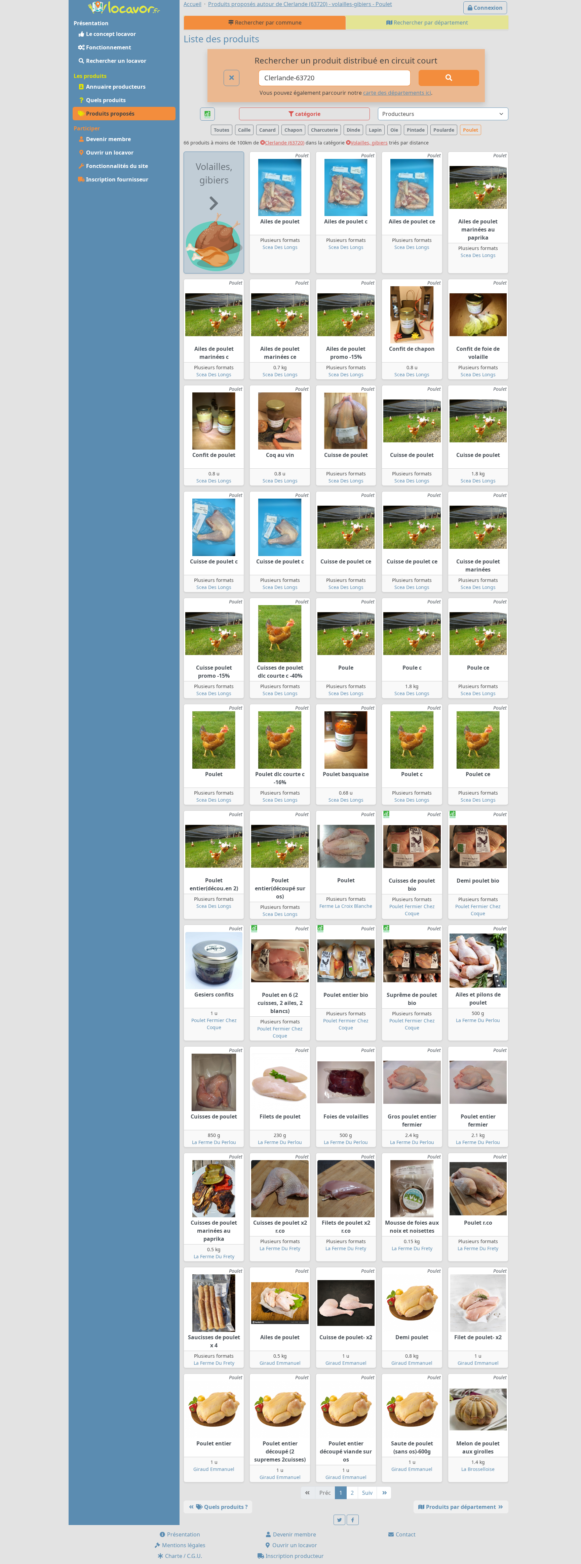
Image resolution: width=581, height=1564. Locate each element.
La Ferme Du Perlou (478, 1020)
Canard (267, 130)
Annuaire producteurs (115, 86)
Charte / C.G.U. (183, 1556)
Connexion (487, 7)
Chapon (293, 130)
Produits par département (461, 1507)
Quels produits (105, 100)
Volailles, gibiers (369, 142)
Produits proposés (109, 113)
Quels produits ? (225, 1507)
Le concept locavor (110, 34)
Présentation (183, 1534)
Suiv (367, 1492)
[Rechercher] (449, 78)
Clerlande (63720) (284, 142)
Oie (394, 130)
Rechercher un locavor (115, 61)
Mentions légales (183, 1545)
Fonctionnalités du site (116, 166)
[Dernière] (384, 1492)
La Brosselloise (478, 1469)
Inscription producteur (294, 1556)
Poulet (470, 130)
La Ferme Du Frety (214, 1256)
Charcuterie (324, 130)
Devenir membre (108, 139)
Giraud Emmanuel (280, 1363)
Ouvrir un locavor (109, 152)
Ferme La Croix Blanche (345, 906)
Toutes (221, 130)
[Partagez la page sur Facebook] (353, 1520)
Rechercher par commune (268, 22)
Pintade (416, 130)
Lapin (375, 130)
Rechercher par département (430, 22)
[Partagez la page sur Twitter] (340, 1520)
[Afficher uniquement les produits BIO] (207, 114)
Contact (405, 1534)
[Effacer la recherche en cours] (232, 78)
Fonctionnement (108, 47)
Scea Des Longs (280, 247)
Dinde (353, 130)
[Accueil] (124, 6)
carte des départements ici (397, 92)
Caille (244, 130)
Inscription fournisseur (116, 179)
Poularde (443, 130)
